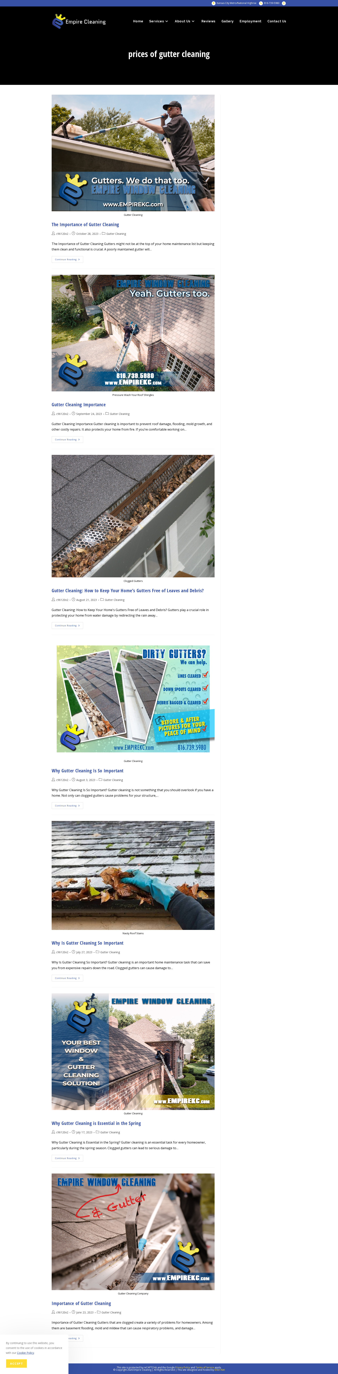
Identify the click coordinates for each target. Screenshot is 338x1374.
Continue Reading (69, 260)
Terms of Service (205, 1367)
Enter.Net (220, 1369)
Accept (16, 1364)
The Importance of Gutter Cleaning (85, 224)
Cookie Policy (25, 1353)
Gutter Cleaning (116, 234)
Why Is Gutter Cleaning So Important (88, 943)
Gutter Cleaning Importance (79, 404)
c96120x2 (62, 234)
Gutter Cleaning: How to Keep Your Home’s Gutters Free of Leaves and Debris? (128, 590)
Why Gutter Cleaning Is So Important (88, 770)
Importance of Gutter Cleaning (81, 1303)
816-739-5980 (271, 3)
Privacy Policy (182, 1367)
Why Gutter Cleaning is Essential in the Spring (96, 1123)
